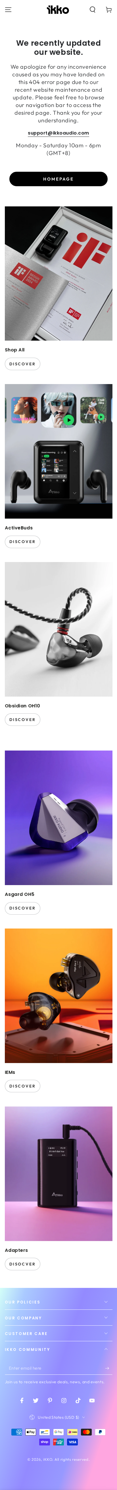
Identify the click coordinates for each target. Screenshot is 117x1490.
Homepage (58, 179)
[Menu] (8, 9)
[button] (93, 9)
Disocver (22, 1264)
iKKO (47, 1459)
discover (22, 363)
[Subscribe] (108, 1368)
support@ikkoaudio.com (58, 133)
